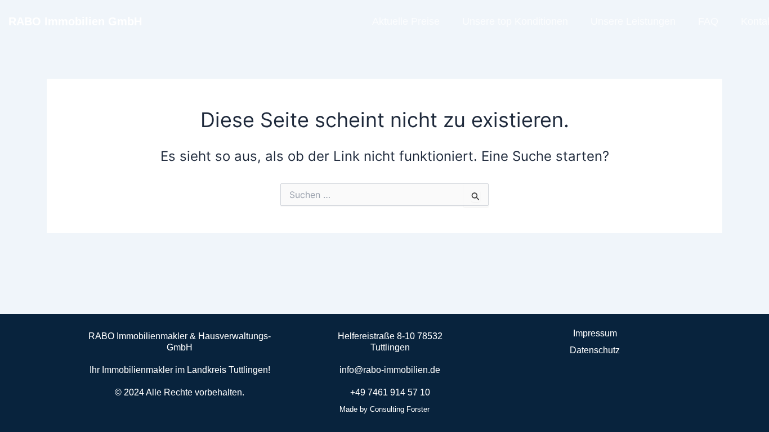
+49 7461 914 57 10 (390, 392)
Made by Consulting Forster (384, 409)
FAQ (708, 21)
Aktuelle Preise (406, 21)
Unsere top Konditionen (515, 21)
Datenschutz (595, 350)
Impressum (595, 333)
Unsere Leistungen (633, 21)
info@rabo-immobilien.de (389, 370)
